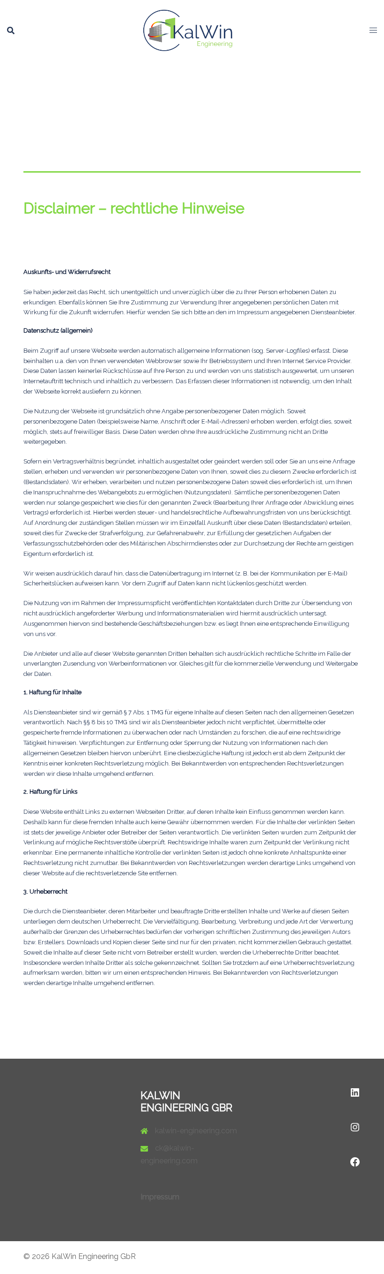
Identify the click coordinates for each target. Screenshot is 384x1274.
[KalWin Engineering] (192, 29)
